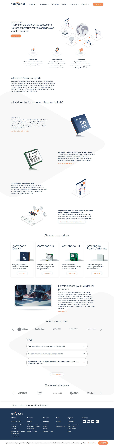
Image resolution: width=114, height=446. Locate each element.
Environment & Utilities (33, 426)
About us (45, 424)
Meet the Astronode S (65, 164)
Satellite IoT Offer (15, 421)
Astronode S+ (14, 429)
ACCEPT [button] (103, 443)
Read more (62, 312)
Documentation (72, 429)
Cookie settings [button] (92, 443)
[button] (13, 329)
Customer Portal (72, 426)
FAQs (69, 431)
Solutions (32, 4)
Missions (45, 429)
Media (64, 4)
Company (74, 4)
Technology (55, 4)
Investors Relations (48, 431)
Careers (45, 426)
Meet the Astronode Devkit (19, 131)
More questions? (57, 374)
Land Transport (31, 429)
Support (84, 4)
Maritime (29, 421)
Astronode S (14, 426)
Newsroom (59, 421)
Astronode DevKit (15, 433)
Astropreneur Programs (17, 424)
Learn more (22, 273)
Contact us (16, 36)
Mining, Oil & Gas (32, 431)
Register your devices (74, 424)
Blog (57, 424)
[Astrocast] (18, 4)
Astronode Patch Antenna (18, 431)
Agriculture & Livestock (33, 424)
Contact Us (98, 4)
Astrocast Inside (15, 436)
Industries (43, 4)
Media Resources (60, 426)
